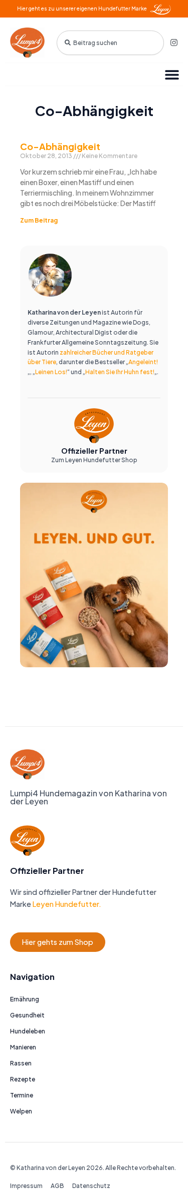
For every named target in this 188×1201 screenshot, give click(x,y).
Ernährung (24, 999)
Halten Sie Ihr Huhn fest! (119, 372)
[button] (171, 74)
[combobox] (110, 43)
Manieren (23, 1047)
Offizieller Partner (94, 450)
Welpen (21, 1111)
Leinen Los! (51, 372)
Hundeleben (27, 1031)
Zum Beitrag (39, 220)
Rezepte (22, 1079)
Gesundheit (27, 1015)
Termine (21, 1095)
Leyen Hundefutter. (66, 903)
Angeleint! (143, 362)
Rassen (21, 1063)
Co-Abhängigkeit (60, 146)
